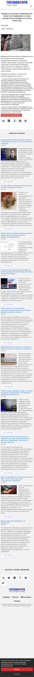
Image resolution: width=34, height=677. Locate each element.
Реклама (17, 601)
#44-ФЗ (3, 28)
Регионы (15, 597)
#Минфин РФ (10, 28)
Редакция (6, 597)
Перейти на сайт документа (11, 115)
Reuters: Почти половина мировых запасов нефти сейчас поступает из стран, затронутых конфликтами (16, 235)
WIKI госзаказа (26, 597)
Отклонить (17, 674)
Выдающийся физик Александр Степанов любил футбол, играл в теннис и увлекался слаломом (16, 141)
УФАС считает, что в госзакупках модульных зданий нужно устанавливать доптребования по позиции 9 (16, 310)
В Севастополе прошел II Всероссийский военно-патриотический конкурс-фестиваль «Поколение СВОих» (17, 271)
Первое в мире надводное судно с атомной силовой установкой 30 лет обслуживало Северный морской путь (16, 392)
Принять (17, 669)
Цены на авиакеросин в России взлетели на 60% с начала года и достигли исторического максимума (17, 478)
